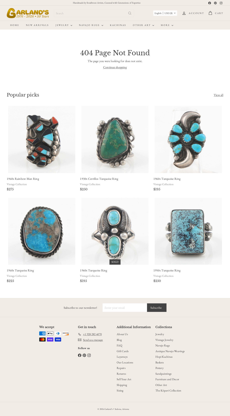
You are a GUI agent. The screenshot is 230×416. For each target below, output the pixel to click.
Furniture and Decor (167, 379)
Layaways (122, 356)
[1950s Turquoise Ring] (188, 241)
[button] (165, 13)
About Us (122, 334)
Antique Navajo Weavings (170, 351)
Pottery (159, 368)
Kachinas (118, 25)
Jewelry (63, 25)
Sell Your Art (124, 379)
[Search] (130, 13)
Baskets (159, 362)
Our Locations (125, 362)
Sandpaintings (163, 373)
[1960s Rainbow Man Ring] (42, 150)
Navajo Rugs (90, 25)
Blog (119, 340)
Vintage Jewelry (164, 340)
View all (218, 95)
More (166, 25)
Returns (121, 373)
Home (14, 25)
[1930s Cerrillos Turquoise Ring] (115, 150)
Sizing (120, 390)
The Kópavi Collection (168, 390)
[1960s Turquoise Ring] (188, 150)
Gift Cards (123, 351)
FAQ (119, 345)
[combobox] (94, 13)
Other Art (142, 25)
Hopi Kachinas (164, 356)
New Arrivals (37, 25)
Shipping (122, 385)
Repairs (121, 368)
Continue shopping (115, 67)
